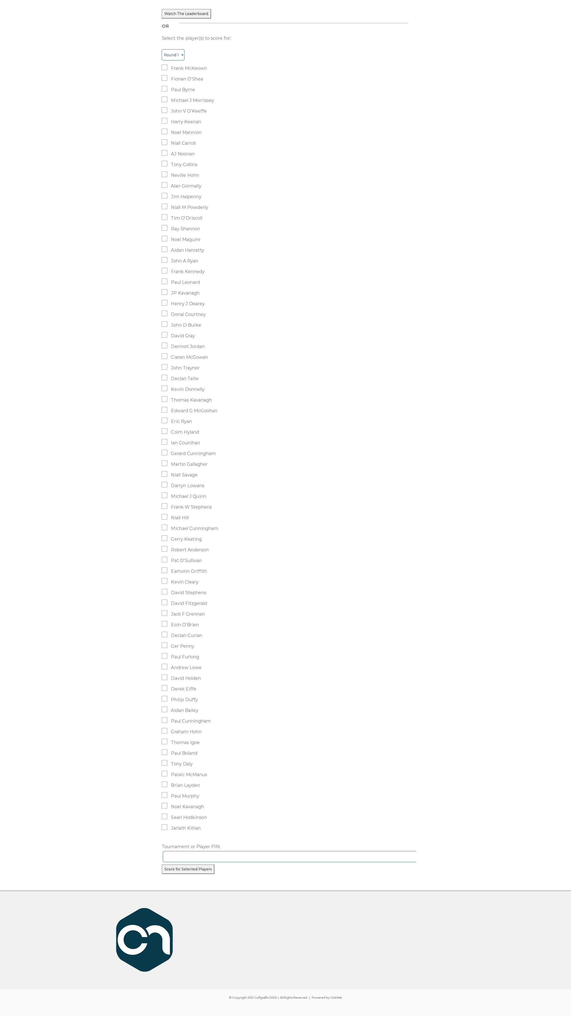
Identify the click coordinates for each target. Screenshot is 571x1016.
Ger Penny (182, 646)
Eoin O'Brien (185, 624)
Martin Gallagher (189, 464)
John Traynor (185, 368)
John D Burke (186, 325)
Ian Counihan (185, 442)
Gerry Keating (186, 539)
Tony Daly (181, 764)
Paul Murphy (185, 796)
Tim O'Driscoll (186, 218)
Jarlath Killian (186, 828)
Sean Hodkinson (189, 817)
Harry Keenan (186, 121)
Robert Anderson (190, 549)
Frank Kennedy (188, 271)
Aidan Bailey (184, 710)
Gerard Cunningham (193, 453)
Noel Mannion (186, 132)
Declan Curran (186, 635)
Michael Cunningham (194, 528)
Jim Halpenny (186, 196)
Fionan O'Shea (187, 79)
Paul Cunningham (191, 721)
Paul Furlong (185, 656)
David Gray (183, 335)
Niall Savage (184, 475)
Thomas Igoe (185, 742)
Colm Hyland (185, 432)
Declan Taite (185, 378)
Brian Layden (185, 785)
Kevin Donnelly (188, 389)
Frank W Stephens (191, 507)
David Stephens (188, 592)
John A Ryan (184, 261)
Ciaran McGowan (189, 357)
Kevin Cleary (185, 582)
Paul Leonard (185, 282)
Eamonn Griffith (189, 571)
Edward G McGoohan (194, 410)
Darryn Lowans (187, 485)
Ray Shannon (185, 228)
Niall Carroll (183, 143)
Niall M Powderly (189, 207)
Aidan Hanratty (187, 250)
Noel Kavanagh (187, 806)
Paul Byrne (183, 89)
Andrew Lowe (186, 667)
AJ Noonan (182, 154)
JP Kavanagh (185, 293)
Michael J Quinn (188, 496)
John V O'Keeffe (189, 111)
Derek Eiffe (184, 689)
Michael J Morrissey (192, 100)
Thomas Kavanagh (191, 400)
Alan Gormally (186, 186)
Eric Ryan (181, 421)
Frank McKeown (189, 68)
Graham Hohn (186, 731)
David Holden (186, 678)
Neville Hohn (185, 175)
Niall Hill (180, 517)
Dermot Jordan (188, 346)
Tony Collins (184, 164)
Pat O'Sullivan (186, 560)
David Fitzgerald (189, 603)
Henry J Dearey (188, 303)
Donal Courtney (188, 314)
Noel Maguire (186, 239)
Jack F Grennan (188, 614)
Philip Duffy (184, 699)
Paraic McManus (189, 774)
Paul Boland (184, 753)
